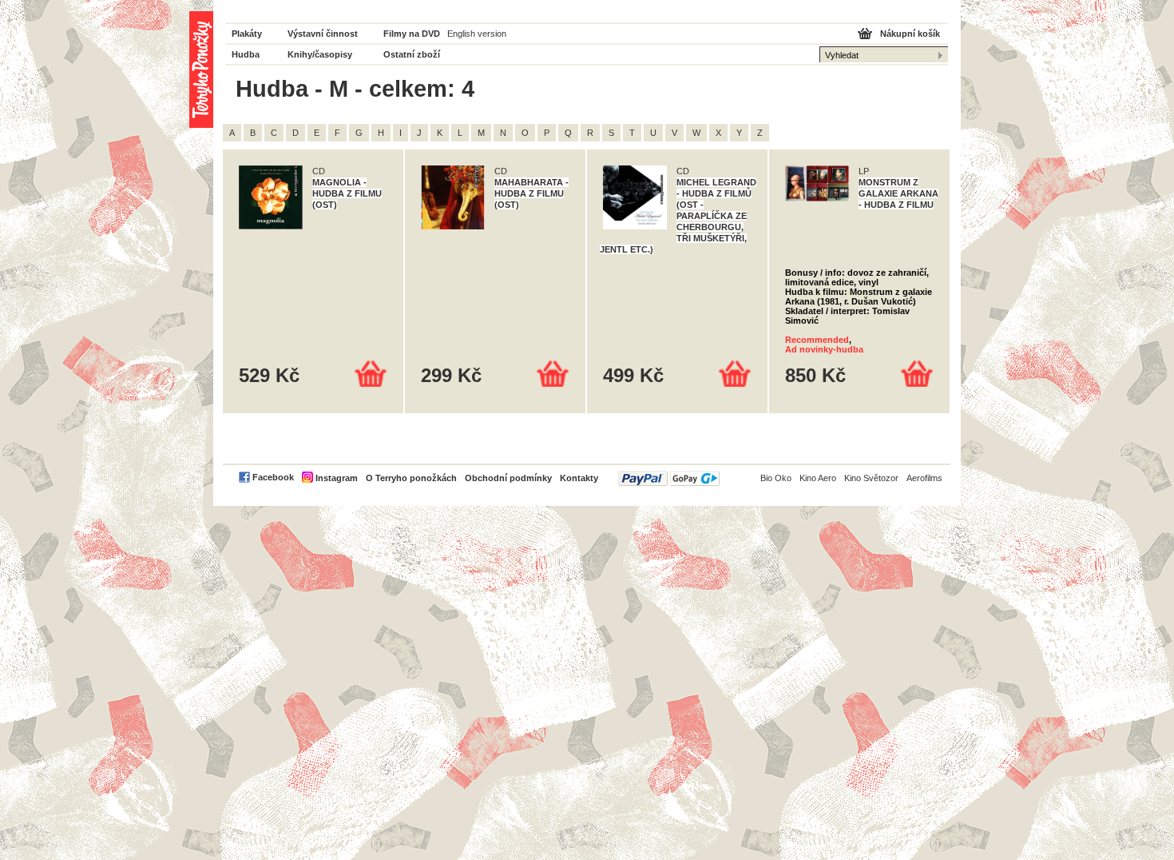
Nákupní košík (910, 33)
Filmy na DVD (411, 33)
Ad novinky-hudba (824, 349)
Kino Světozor (871, 478)
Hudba (246, 54)
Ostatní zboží (411, 54)
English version (476, 33)
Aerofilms (924, 478)
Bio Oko (775, 478)
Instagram (336, 478)
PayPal (669, 478)
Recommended (817, 339)
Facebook (273, 477)
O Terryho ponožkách (411, 478)
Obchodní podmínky (508, 478)
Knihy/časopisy (320, 54)
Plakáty (247, 33)
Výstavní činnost (323, 33)
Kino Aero (817, 478)
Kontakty (579, 478)
